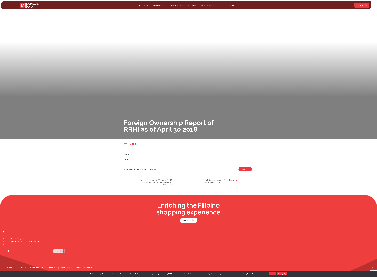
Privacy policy (282, 274)
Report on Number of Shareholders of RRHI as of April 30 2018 (219, 181)
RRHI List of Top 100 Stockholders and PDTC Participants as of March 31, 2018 (158, 182)
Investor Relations (207, 5)
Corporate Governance (176, 5)
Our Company (143, 5)
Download (245, 169)
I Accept (272, 274)
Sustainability (193, 5)
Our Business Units (158, 5)
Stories (220, 5)
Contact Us (230, 5)
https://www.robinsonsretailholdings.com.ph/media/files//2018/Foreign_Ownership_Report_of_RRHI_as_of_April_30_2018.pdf (177, 159)
